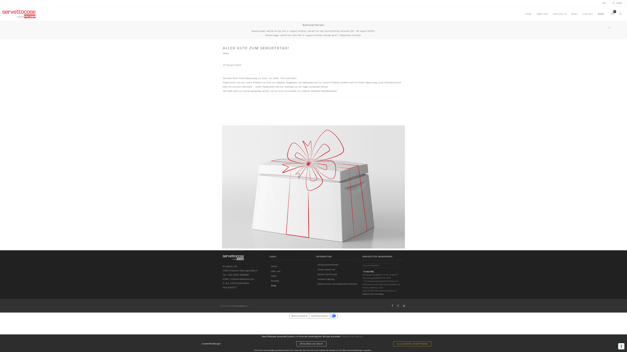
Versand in (559, 14)
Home (274, 266)
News (574, 14)
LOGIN (618, 3)
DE (604, 3)
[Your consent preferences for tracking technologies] (621, 346)
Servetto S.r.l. (241, 306)
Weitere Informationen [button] (352, 337)
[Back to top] (617, 342)
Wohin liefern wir (327, 270)
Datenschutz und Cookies (373, 294)
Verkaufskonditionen (328, 265)
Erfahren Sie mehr (311, 344)
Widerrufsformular (328, 274)
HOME (528, 14)
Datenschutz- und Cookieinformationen (337, 284)
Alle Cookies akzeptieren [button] (412, 344)
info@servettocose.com (242, 279)
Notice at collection (299, 316)
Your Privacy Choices (319, 316)
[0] (613, 14)
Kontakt (588, 14)
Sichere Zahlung (326, 279)
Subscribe (369, 272)
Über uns (542, 14)
